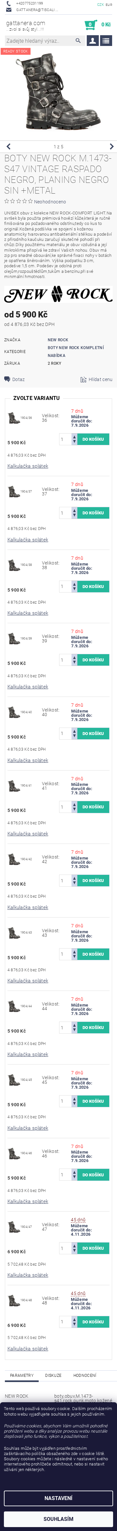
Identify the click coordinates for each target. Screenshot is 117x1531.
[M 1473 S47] (13, 417)
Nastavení (58, 1498)
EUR (109, 5)
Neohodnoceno (50, 201)
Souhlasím (58, 1519)
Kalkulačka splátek (27, 466)
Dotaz (18, 379)
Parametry (21, 1375)
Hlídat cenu (101, 379)
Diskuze (53, 1375)
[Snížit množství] (74, 442)
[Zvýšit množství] (74, 436)
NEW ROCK (58, 340)
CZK (100, 5)
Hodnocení (85, 1375)
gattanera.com (25, 26)
